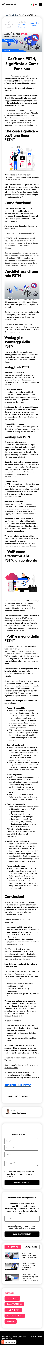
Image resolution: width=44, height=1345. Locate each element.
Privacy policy (8, 1339)
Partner (10, 1322)
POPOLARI (32, 1247)
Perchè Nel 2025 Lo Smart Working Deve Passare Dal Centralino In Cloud (30, 1278)
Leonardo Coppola (18, 1113)
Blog (6, 15)
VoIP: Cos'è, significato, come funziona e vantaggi (30, 1255)
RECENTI (14, 1247)
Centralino (14, 15)
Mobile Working (14, 1316)
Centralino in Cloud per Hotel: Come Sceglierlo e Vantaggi (30, 1266)
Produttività (13, 1310)
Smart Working (14, 1304)
